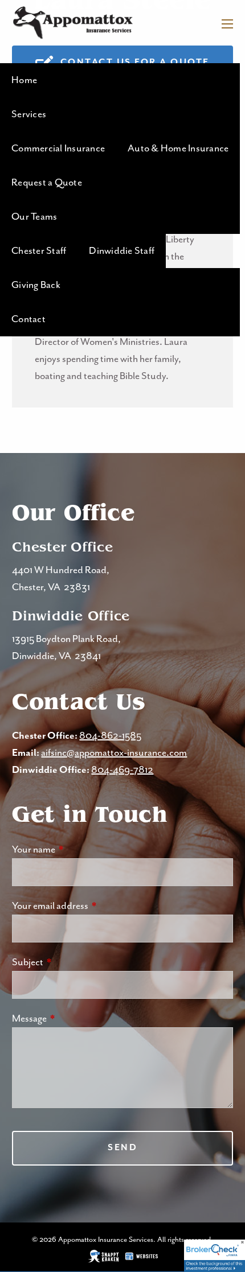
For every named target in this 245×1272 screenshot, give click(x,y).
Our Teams (34, 217)
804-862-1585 (110, 736)
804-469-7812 (122, 770)
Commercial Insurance (58, 148)
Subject (70, 962)
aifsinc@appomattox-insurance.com (114, 753)
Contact (28, 319)
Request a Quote (46, 182)
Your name (76, 849)
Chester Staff (38, 251)
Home (24, 80)
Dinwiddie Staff (121, 251)
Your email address (93, 906)
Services (28, 114)
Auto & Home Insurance (178, 148)
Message (72, 1018)
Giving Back (35, 285)
